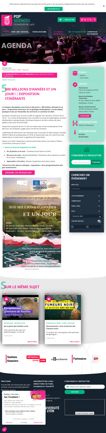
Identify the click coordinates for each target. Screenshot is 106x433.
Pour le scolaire (39, 32)
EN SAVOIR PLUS (54, 9)
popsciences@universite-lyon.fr (47, 398)
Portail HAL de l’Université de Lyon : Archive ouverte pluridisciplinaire (16, 386)
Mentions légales (8, 390)
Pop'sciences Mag (78, 32)
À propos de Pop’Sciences (92, 33)
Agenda (6, 32)
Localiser (84, 116)
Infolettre (69, 20)
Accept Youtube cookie (84, 413)
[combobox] (86, 216)
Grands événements (58, 33)
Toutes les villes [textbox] (77, 216)
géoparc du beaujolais (18, 172)
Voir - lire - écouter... (20, 32)
